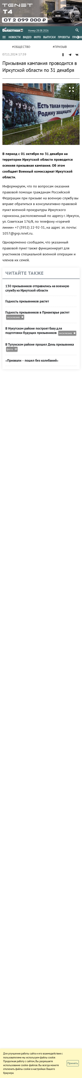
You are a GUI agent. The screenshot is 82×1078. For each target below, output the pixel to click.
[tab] (14, 37)
